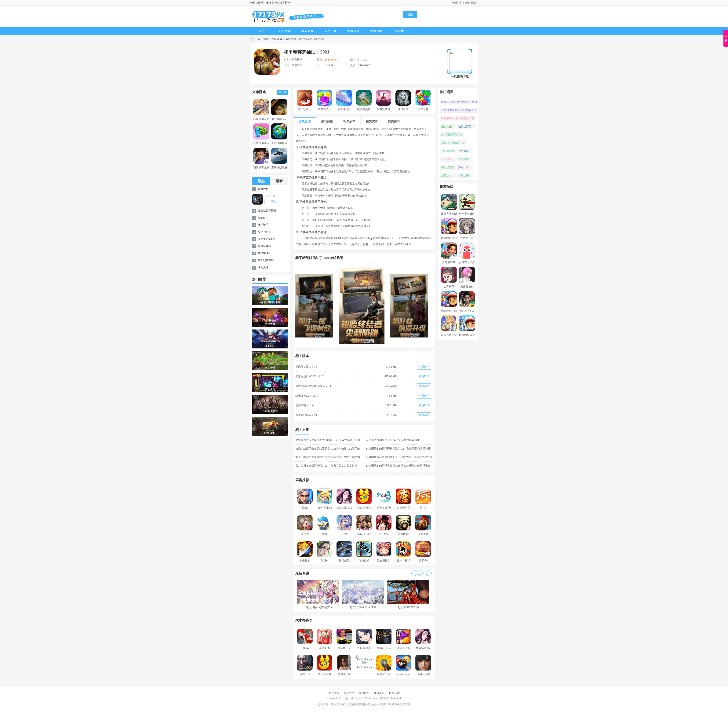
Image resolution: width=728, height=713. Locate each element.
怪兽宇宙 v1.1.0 (304, 405)
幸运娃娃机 (447, 167)
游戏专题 (353, 31)
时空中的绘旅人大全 (363, 607)
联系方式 (349, 693)
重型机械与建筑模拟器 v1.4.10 (313, 386)
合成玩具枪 (264, 246)
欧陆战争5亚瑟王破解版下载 (457, 118)
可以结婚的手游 (408, 607)
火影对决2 (464, 151)
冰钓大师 (263, 267)
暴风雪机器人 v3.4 (306, 366)
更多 (429, 573)
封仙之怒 (463, 175)
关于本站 (333, 693)
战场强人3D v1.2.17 (306, 395)
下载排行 (456, 2)
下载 (273, 201)
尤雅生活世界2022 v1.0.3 (309, 376)
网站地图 (364, 693)
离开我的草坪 (266, 260)
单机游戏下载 (402, 704)
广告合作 (394, 693)
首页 (262, 31)
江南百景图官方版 (451, 134)
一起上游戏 (262, 39)
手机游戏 (277, 39)
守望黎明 (263, 224)
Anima (261, 217)
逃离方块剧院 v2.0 (306, 415)
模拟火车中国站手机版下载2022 (459, 102)
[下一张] (398, 306)
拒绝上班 (463, 167)
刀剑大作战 (447, 151)
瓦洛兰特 (263, 189)
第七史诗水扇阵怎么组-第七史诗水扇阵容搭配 (393, 440)
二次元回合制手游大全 (318, 607)
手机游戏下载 (384, 704)
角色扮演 (290, 39)
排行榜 (399, 31)
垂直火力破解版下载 (453, 142)
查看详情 (424, 366)
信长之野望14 (466, 126)
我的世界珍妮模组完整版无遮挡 (459, 111)
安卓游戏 (284, 31)
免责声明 (379, 693)
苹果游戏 (307, 31)
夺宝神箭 (446, 159)
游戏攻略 (376, 31)
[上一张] (329, 306)
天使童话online (266, 239)
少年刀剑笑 (264, 232)
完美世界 (463, 159)
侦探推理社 (264, 253)
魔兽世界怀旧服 (267, 210)
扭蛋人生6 (447, 126)
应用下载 (330, 31)
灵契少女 (446, 175)
